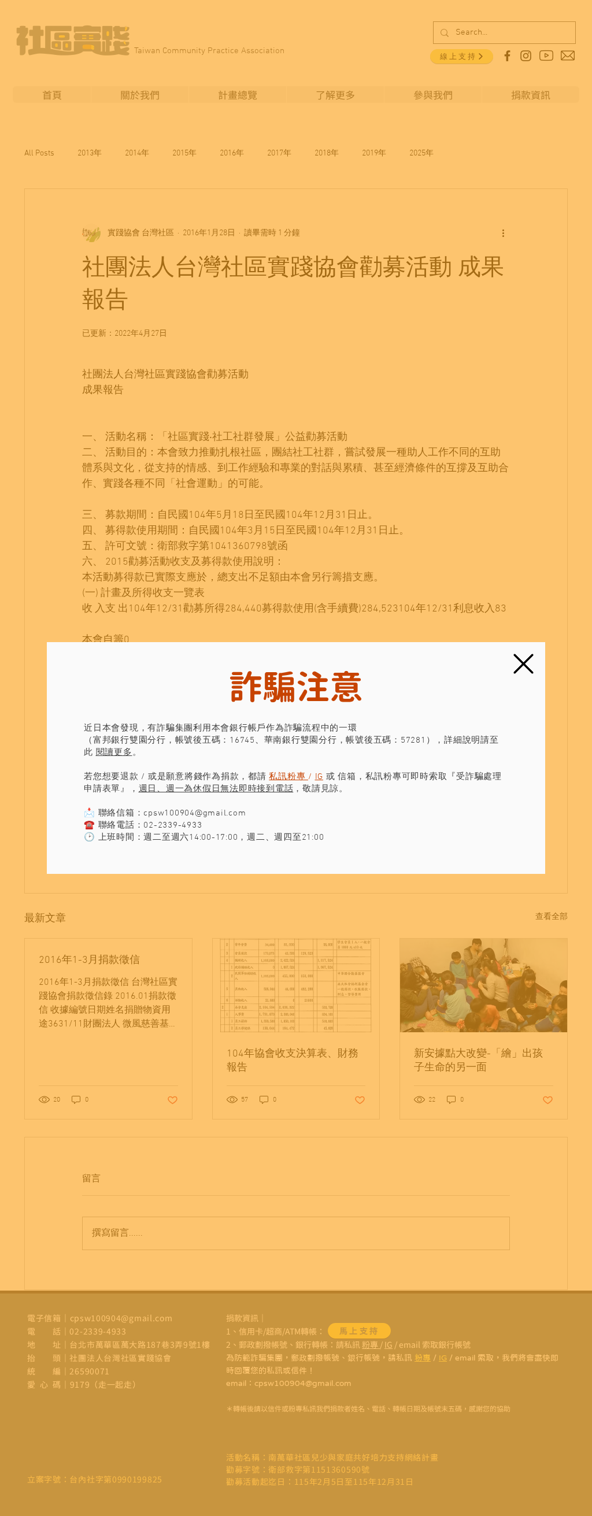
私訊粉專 (288, 777)
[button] (523, 664)
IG (319, 777)
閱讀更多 (114, 752)
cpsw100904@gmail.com (194, 813)
